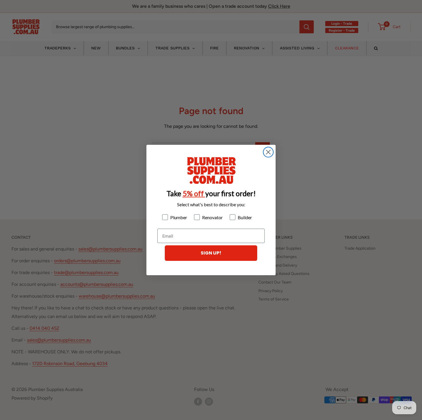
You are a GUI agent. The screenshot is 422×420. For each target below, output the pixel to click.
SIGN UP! (211, 253)
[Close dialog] (268, 152)
